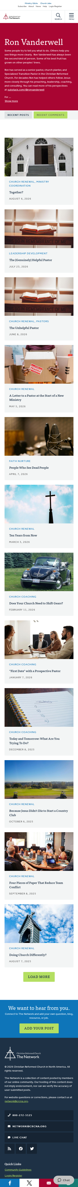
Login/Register (55, 6)
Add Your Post (39, 1028)
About (31, 6)
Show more (11, 101)
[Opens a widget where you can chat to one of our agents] (63, 1180)
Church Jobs (45, 3)
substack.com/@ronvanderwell (26, 89)
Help (45, 6)
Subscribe (22, 6)
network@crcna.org (16, 1101)
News (38, 6)
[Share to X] (29, 1183)
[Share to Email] (48, 1183)
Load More (39, 976)
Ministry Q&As (31, 3)
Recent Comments (50, 115)
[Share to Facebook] (10, 1183)
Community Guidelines (18, 1170)
